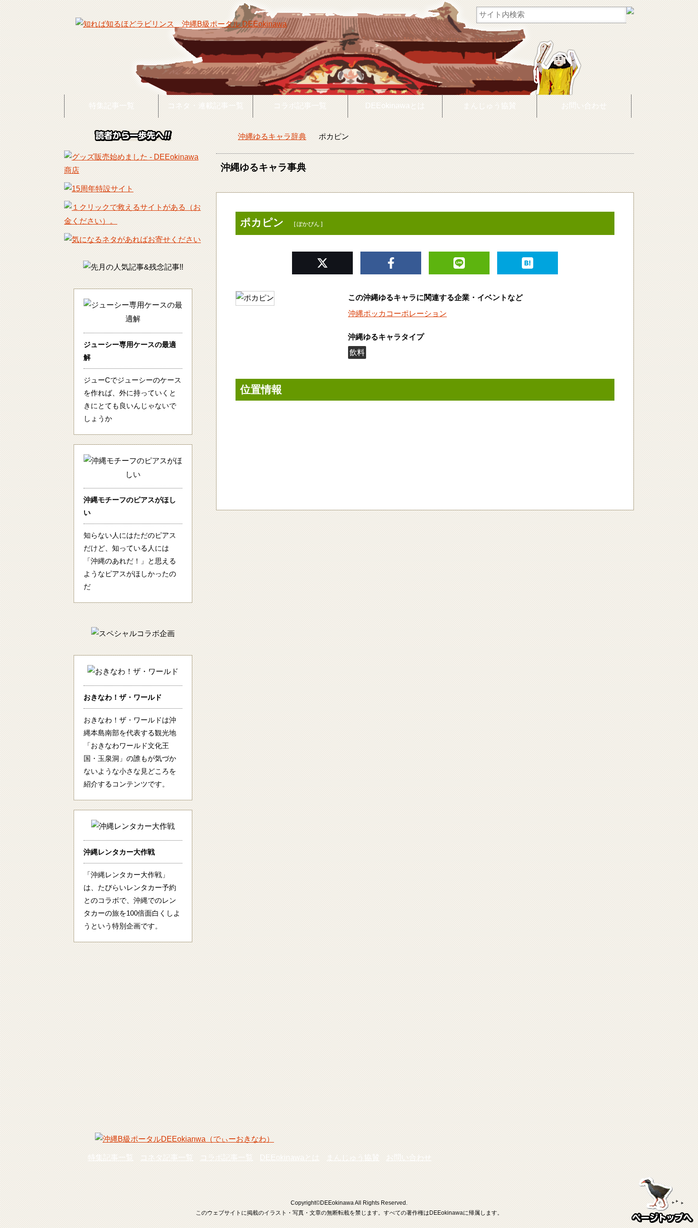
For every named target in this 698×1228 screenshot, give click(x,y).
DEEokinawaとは (395, 106)
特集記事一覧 (111, 106)
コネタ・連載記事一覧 (206, 106)
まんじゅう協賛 (489, 106)
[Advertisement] (349, 1037)
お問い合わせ (584, 106)
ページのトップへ (662, 1197)
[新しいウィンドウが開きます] (133, 170)
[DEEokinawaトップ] (221, 136)
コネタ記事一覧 (166, 1157)
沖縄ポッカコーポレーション (397, 313)
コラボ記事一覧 (300, 106)
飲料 (357, 352)
